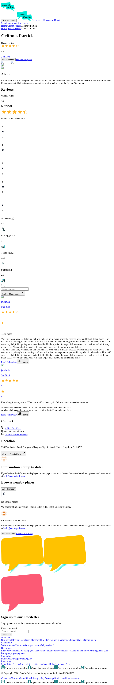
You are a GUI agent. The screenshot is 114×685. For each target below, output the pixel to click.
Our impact (6, 640)
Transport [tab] (11, 489)
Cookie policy (51, 678)
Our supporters (18, 658)
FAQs (67, 664)
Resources (6, 661)
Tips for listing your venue (28, 650)
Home (4, 28)
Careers (80, 640)
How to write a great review (28, 645)
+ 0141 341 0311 (13, 428)
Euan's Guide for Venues (75, 650)
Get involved (38, 20)
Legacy (28, 658)
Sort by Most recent (10, 294)
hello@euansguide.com (14, 476)
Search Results (14, 28)
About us (5, 637)
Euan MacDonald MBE (36, 640)
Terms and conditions (21, 678)
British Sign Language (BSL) (40, 664)
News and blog (55, 640)
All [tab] (3, 489)
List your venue (8, 650)
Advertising (92, 650)
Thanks (25, 362)
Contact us (6, 678)
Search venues (8, 23)
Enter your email (9, 628)
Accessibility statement (68, 678)
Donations (6, 658)
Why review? (47, 645)
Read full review (9, 362)
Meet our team (18, 640)
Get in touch (90, 640)
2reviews (5, 56)
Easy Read (59, 664)
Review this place (24, 59)
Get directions (8, 60)
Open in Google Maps (12, 454)
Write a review (21, 23)
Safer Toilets (7, 664)
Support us (6, 656)
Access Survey (20, 664)
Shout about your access (52, 650)
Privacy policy (38, 678)
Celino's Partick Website (16, 434)
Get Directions (8, 533)
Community (6, 642)
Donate (57, 20)
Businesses (49, 20)
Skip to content (8, 20)
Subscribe (6, 634)
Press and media (69, 640)
